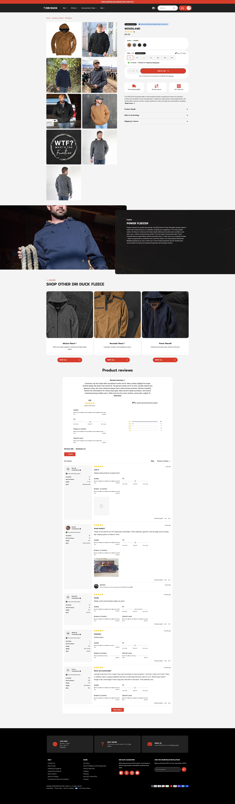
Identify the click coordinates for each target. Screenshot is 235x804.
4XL (172, 57)
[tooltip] (124, 380)
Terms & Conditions (68, 788)
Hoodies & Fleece (58, 18)
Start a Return (52, 774)
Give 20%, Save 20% (90, 776)
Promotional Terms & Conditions (58, 779)
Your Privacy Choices (84, 788)
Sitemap (86, 774)
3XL (165, 57)
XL (151, 57)
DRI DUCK (62, 786)
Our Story (86, 763)
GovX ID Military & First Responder (94, 766)
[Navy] (145, 45)
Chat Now (63, 747)
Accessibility (49, 788)
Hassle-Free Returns (54, 771)
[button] (117, 395)
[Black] (140, 45)
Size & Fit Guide (53, 776)
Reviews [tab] (69, 449)
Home (48, 18)
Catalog (85, 771)
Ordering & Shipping (54, 768)
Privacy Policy (58, 788)
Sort (153, 461)
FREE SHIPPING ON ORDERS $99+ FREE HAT (154, 24)
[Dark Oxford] (134, 45)
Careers (86, 779)
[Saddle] (129, 45)
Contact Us (51, 763)
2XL (158, 57)
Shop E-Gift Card (88, 768)
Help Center (52, 766)
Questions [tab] (81, 449)
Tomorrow (155, 62)
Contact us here (174, 745)
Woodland (68, 18)
